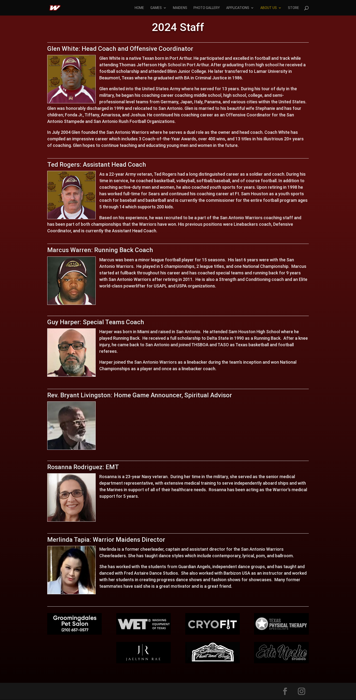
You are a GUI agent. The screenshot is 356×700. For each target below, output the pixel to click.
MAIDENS (180, 8)
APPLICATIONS (237, 8)
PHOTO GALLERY (206, 8)
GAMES (156, 8)
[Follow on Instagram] (301, 691)
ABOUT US (268, 8)
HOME (139, 8)
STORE (293, 8)
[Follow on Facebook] (285, 691)
